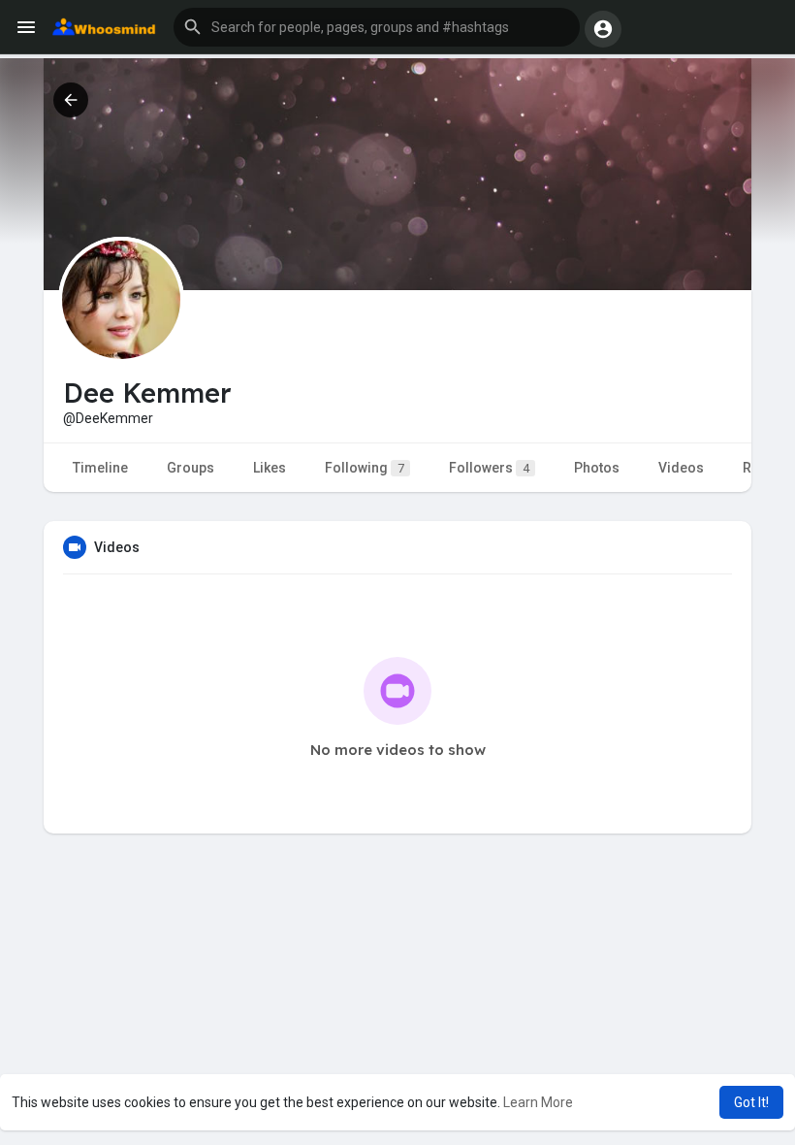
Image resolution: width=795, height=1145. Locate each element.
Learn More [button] (538, 1102)
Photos (597, 467)
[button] (377, 27)
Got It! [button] (751, 1102)
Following (364, 467)
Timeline (100, 467)
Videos (681, 467)
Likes (269, 467)
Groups (190, 467)
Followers (489, 467)
